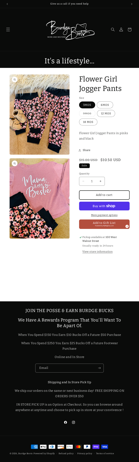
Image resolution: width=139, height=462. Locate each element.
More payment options (104, 215)
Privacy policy (84, 453)
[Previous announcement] (7, 4)
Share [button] (86, 150)
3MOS (87, 105)
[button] (8, 29)
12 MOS (106, 113)
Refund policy (66, 453)
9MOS (89, 114)
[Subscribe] (99, 368)
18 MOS (88, 122)
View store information (97, 251)
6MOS (105, 105)
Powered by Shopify (44, 453)
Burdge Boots (25, 453)
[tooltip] (127, 226)
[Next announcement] (132, 4)
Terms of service (105, 453)
